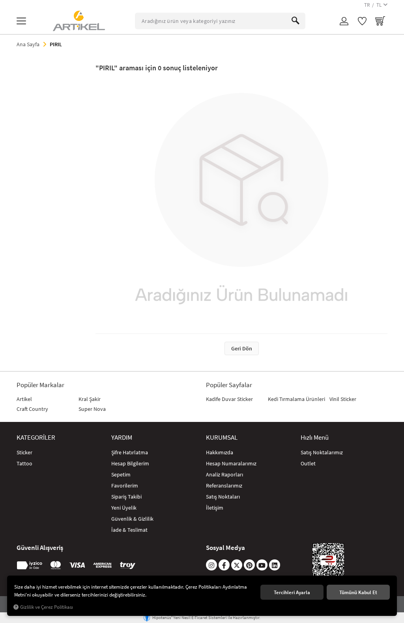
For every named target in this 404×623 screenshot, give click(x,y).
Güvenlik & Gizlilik (132, 518)
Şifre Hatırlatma (129, 452)
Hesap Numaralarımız (231, 463)
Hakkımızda (219, 452)
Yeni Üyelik (124, 507)
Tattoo (24, 463)
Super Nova (92, 408)
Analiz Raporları (224, 474)
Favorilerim (124, 485)
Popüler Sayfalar (229, 385)
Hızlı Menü (315, 437)
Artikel (24, 399)
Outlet (308, 463)
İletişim (214, 507)
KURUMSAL (222, 437)
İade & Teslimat (129, 529)
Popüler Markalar (40, 385)
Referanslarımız (224, 485)
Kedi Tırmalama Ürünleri (296, 399)
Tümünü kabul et (358, 592)
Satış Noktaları (223, 496)
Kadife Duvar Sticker (229, 399)
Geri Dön (241, 348)
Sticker (24, 452)
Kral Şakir (90, 399)
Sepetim (121, 474)
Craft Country (32, 408)
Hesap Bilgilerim (130, 463)
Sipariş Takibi (126, 496)
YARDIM (121, 437)
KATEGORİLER (36, 437)
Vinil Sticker (342, 399)
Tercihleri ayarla (292, 592)
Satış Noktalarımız (322, 452)
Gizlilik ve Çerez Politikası (46, 607)
